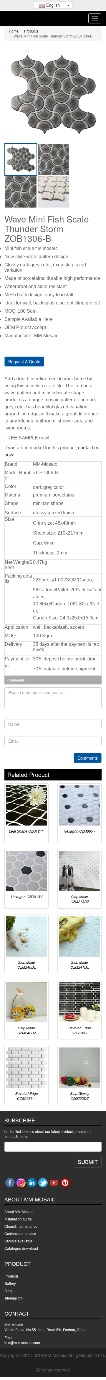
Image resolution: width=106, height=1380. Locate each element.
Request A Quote (24, 361)
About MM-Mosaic (18, 1211)
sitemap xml (14, 1297)
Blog (8, 1290)
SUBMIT (88, 1161)
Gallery (10, 1283)
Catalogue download (21, 1248)
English (52, 5)
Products (31, 30)
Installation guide (18, 1218)
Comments (87, 758)
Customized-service (20, 1233)
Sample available (18, 1240)
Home (14, 30)
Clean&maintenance (20, 1226)
